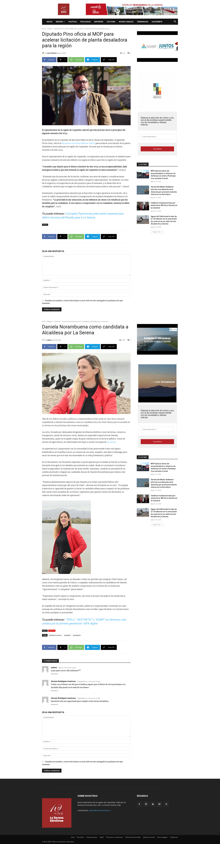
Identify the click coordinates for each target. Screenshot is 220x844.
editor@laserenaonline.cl (100, 810)
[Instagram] (146, 804)
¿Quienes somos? (149, 837)
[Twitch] (159, 804)
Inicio (49, 21)
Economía (80, 837)
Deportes (98, 21)
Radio (102, 837)
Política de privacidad (132, 837)
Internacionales (91, 837)
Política (72, 21)
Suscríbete (157, 21)
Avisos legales (126, 21)
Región (59, 21)
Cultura (111, 21)
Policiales (85, 21)
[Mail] (152, 804)
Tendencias (142, 21)
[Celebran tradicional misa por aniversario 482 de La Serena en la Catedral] (143, 206)
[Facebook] (139, 804)
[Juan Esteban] (43, 53)
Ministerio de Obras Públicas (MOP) (78, 143)
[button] (175, 22)
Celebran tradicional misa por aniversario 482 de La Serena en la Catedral (164, 205)
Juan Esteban (52, 53)
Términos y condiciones (114, 837)
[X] (166, 804)
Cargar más (156, 232)
